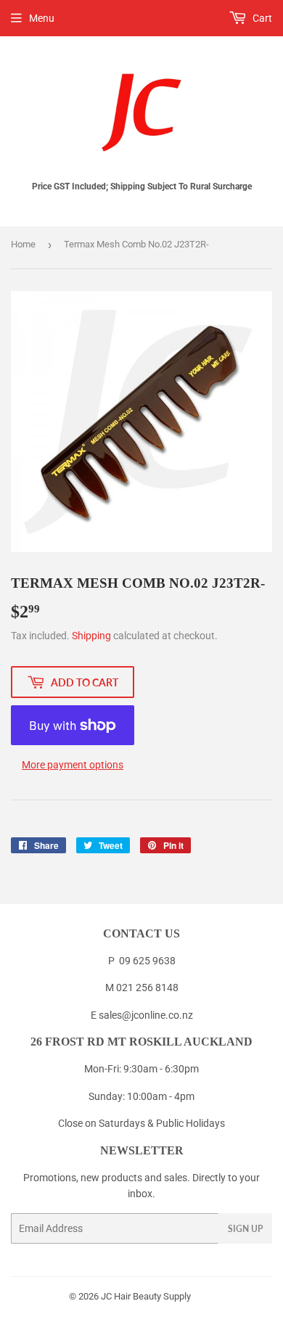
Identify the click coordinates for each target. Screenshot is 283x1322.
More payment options (72, 765)
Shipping (91, 635)
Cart (261, 18)
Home (23, 244)
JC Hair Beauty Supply (146, 1296)
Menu (41, 18)
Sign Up (245, 1228)
